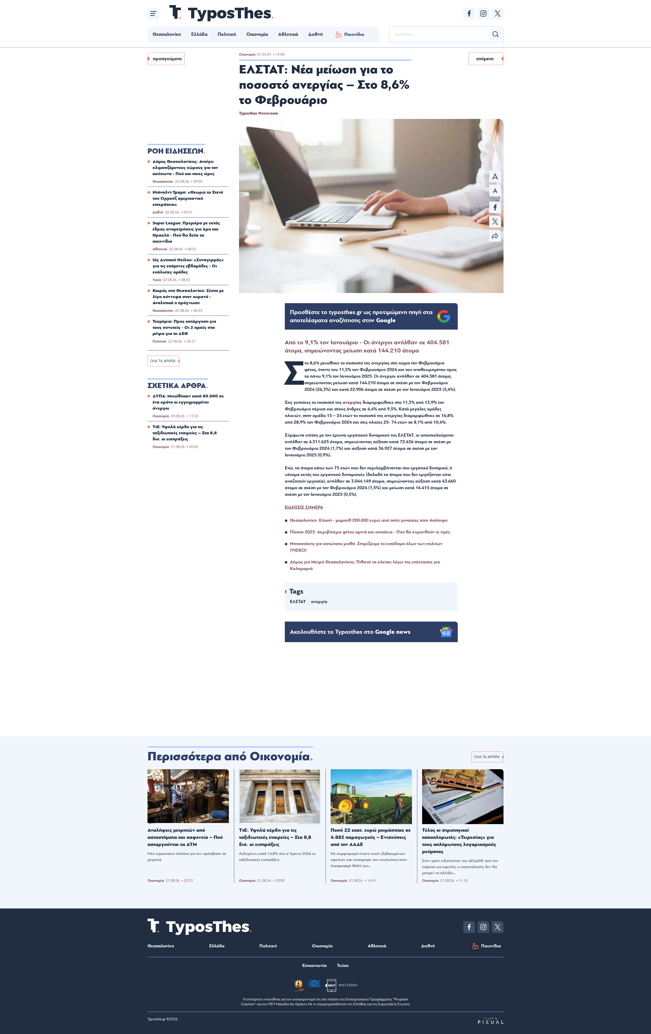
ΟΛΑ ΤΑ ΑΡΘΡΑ (162, 361)
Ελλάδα (199, 34)
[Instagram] (483, 13)
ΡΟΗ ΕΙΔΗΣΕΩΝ (175, 151)
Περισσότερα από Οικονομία (228, 756)
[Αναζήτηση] (495, 34)
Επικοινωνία (314, 965)
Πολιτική (227, 34)
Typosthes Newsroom (258, 113)
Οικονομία (257, 34)
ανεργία (319, 601)
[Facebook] (469, 13)
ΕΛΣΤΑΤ (298, 601)
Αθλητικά (288, 34)
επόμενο (485, 58)
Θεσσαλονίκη (167, 34)
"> (361, 316)
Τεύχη (343, 965)
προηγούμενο (167, 58)
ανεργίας (352, 402)
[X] (498, 13)
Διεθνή (315, 34)
